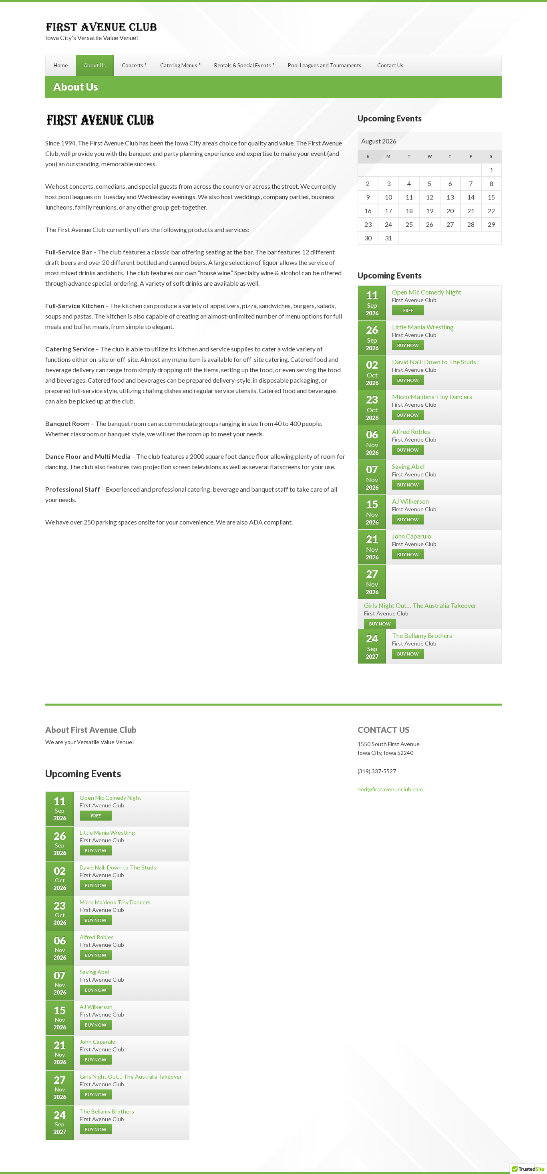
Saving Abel (408, 466)
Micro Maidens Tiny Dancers (432, 396)
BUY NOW (408, 345)
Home (61, 65)
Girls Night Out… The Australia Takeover (420, 605)
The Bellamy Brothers (422, 635)
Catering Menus (178, 65)
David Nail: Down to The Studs (434, 361)
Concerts (132, 65)
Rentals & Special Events (242, 65)
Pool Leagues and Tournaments (324, 65)
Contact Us (390, 65)
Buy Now (408, 554)
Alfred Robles (411, 431)
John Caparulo (411, 536)
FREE (408, 310)
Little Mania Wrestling (423, 327)
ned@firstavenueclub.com (390, 789)
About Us (95, 65)
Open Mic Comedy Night (426, 292)
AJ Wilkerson (410, 501)
